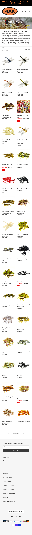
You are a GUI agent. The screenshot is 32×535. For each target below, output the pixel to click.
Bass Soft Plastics (7, 481)
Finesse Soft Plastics (8, 489)
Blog (4, 461)
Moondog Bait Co (13, 530)
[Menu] (29, 11)
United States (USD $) (15, 511)
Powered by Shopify (21, 530)
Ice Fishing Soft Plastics (9, 501)
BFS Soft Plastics (7, 477)
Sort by (4, 47)
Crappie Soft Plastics (8, 485)
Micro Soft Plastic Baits (9, 493)
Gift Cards (5, 473)
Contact (5, 469)
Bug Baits (5, 497)
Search (5, 465)
